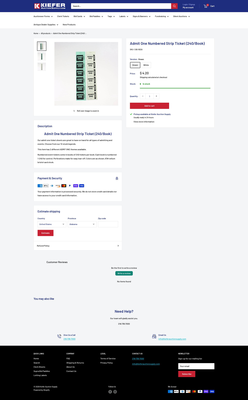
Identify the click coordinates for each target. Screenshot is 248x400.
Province (72, 218)
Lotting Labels (40, 375)
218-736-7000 (69, 339)
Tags (110, 16)
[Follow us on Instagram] (115, 392)
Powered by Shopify (42, 390)
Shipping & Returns (75, 362)
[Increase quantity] (156, 96)
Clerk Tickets (63, 16)
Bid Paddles (95, 16)
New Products (69, 24)
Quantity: (134, 96)
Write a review (124, 273)
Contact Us (71, 371)
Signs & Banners (140, 16)
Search (37, 362)
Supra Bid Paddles (42, 371)
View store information (144, 121)
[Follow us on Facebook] (110, 392)
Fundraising (160, 16)
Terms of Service (108, 358)
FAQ (68, 358)
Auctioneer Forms (42, 16)
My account (188, 7)
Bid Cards (78, 16)
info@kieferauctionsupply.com (172, 339)
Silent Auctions (180, 16)
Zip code (102, 218)
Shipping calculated (148, 77)
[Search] (174, 6)
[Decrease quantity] (142, 96)
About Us (70, 367)
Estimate (45, 233)
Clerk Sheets (39, 367)
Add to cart (149, 105)
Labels (122, 16)
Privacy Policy (106, 362)
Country (41, 218)
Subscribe (186, 374)
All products (46, 33)
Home (36, 33)
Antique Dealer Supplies (44, 24)
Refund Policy (43, 245)
